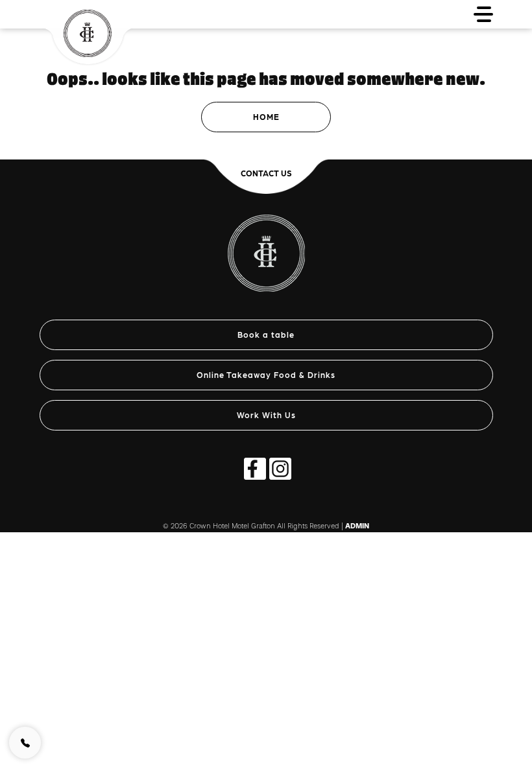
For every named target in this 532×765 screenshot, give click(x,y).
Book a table (266, 334)
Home (266, 116)
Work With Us (266, 414)
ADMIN (357, 525)
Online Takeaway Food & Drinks (266, 374)
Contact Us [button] (266, 173)
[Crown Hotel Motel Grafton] (266, 246)
